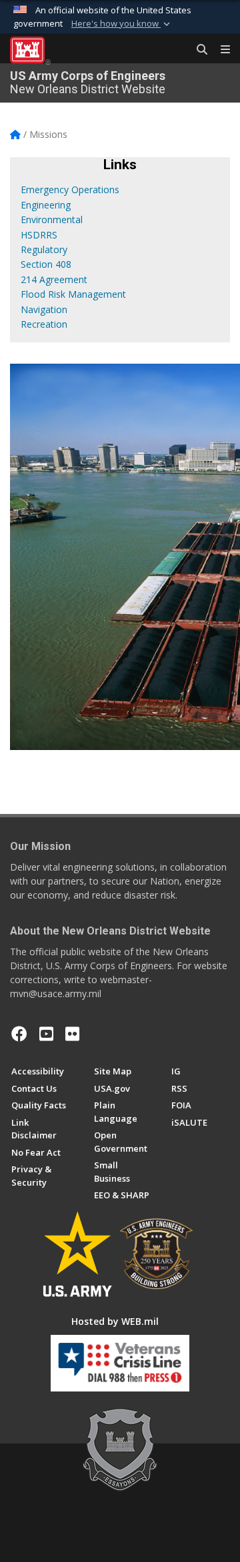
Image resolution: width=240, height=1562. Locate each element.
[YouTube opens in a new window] (46, 1034)
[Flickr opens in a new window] (72, 1034)
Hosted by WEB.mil (115, 1321)
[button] (122, 24)
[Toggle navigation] (220, 50)
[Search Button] (197, 50)
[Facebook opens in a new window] (19, 1034)
